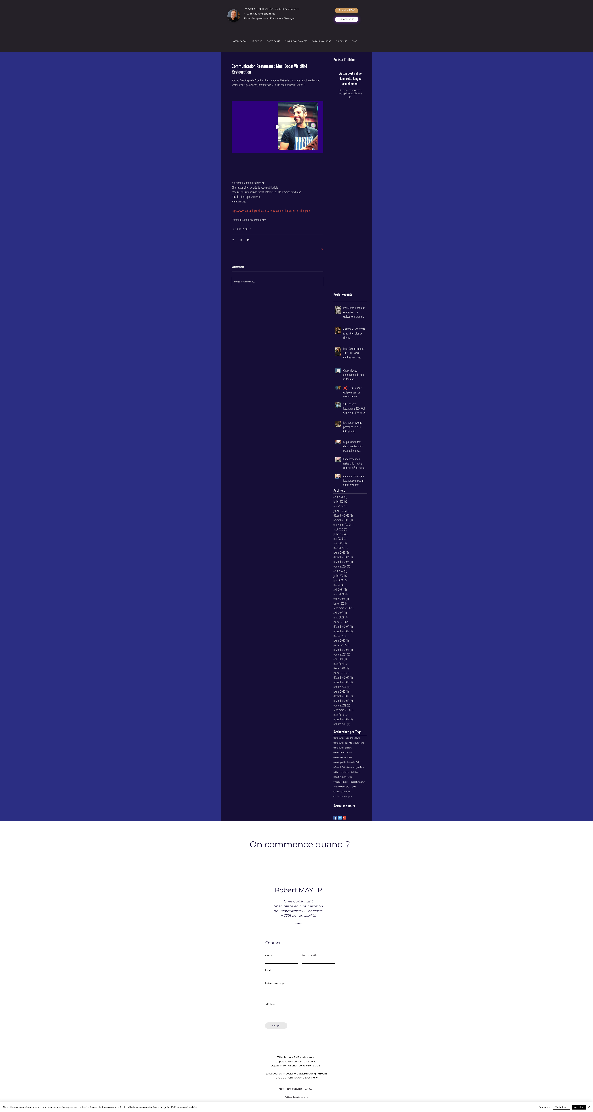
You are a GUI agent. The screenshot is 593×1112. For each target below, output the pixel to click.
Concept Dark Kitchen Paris (342, 752)
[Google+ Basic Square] (344, 818)
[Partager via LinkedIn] (248, 239)
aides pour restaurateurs (341, 786)
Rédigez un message (274, 983)
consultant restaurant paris (342, 796)
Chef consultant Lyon (353, 737)
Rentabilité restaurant (357, 781)
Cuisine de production (341, 772)
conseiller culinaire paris (341, 791)
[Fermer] (589, 1107)
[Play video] (277, 127)
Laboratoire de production (342, 776)
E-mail (268, 970)
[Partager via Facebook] (233, 239)
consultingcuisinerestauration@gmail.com (300, 1073)
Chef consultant (338, 737)
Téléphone (270, 1004)
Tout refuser (561, 1107)
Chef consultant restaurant (342, 747)
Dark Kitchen (355, 772)
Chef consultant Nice (340, 742)
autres (354, 786)
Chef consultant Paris (356, 742)
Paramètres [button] (544, 1107)
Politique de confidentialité (184, 1107)
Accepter (578, 1107)
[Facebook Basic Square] (335, 818)
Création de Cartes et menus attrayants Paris (348, 767)
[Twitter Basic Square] (340, 818)
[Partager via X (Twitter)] (240, 239)
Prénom (269, 955)
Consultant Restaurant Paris (342, 757)
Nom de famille (309, 955)
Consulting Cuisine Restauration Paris (346, 762)
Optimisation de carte (340, 781)
